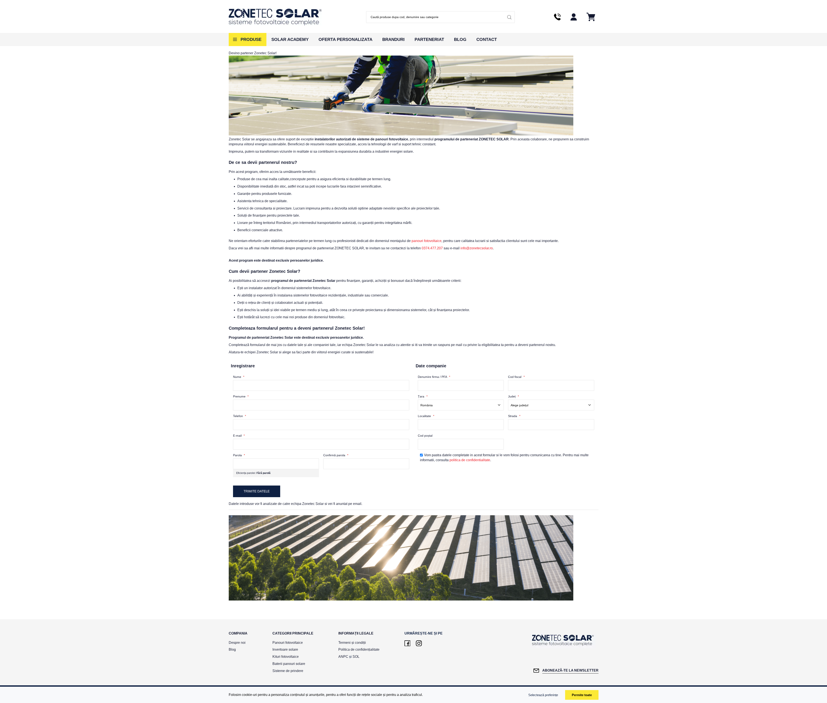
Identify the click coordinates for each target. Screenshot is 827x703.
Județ (512, 396)
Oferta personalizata (345, 39)
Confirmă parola (334, 455)
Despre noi (237, 642)
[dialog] (413, 695)
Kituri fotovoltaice (285, 656)
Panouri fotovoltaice (287, 642)
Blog (460, 39)
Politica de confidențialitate (358, 649)
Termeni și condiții (352, 642)
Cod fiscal (515, 377)
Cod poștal (425, 435)
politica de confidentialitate (469, 460)
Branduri (393, 39)
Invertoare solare (285, 649)
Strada (513, 416)
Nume (237, 377)
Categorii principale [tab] (292, 633)
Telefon (238, 416)
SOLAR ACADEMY (290, 39)
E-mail (238, 435)
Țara (421, 396)
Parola (238, 455)
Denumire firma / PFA (433, 377)
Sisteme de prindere (287, 671)
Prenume (239, 396)
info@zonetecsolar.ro (476, 248)
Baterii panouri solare (288, 664)
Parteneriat (429, 39)
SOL (356, 656)
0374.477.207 (432, 248)
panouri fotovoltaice (426, 241)
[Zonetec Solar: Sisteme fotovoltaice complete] (275, 17)
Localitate (425, 416)
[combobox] (440, 17)
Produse (251, 39)
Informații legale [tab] (355, 633)
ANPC (343, 656)
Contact (486, 39)
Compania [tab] (238, 633)
